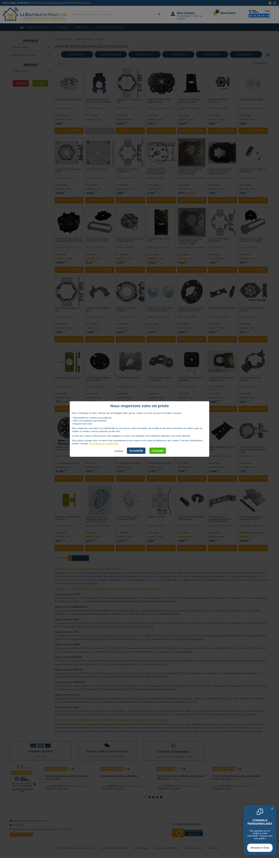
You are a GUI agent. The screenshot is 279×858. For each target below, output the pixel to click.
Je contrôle (136, 450)
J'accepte (158, 450)
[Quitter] (272, 808)
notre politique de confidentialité (103, 443)
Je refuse (118, 451)
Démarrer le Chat (260, 847)
